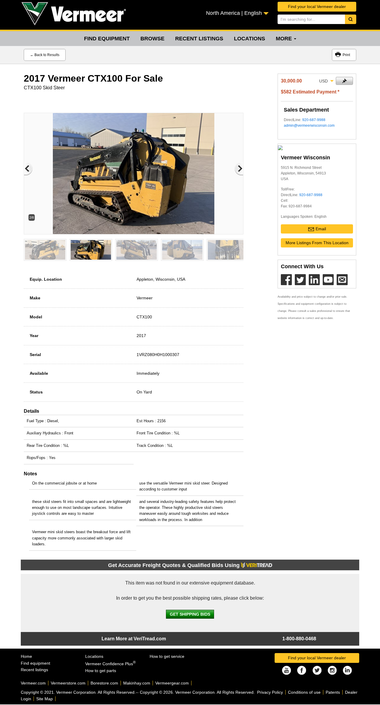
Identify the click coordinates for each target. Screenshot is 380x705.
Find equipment (107, 39)
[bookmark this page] (344, 81)
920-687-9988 (313, 120)
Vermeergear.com (172, 683)
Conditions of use (304, 692)
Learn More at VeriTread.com (134, 638)
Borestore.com (104, 683)
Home (26, 656)
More (284, 39)
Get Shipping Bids (190, 614)
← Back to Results (44, 55)
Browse (152, 39)
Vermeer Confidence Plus (110, 663)
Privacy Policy (270, 692)
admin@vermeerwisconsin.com (309, 125)
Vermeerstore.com (68, 683)
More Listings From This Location (317, 242)
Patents (333, 692)
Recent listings (199, 39)
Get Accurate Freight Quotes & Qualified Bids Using (174, 565)
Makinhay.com (136, 683)
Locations (249, 39)
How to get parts (100, 670)
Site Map (44, 698)
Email (321, 228)
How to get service (167, 656)
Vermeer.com (33, 683)
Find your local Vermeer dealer (317, 6)
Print (346, 55)
